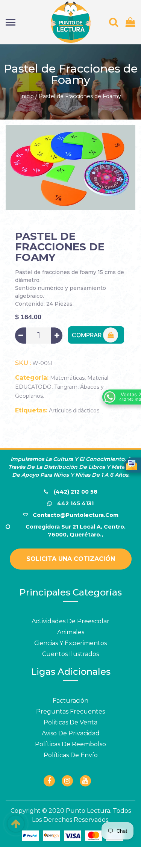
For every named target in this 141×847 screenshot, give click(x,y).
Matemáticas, (68, 377)
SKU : (23, 363)
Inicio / (28, 96)
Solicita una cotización (70, 558)
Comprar (87, 335)
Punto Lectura (88, 810)
